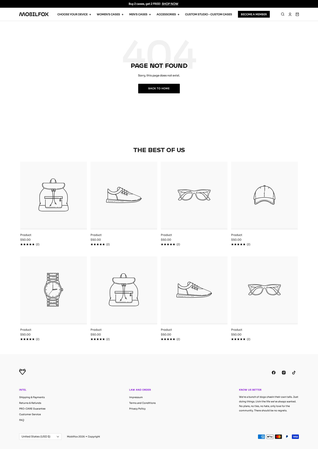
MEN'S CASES (138, 14)
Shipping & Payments (32, 397)
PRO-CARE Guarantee (32, 408)
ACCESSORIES (166, 14)
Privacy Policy (137, 408)
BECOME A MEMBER (254, 14)
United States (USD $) (36, 436)
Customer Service (30, 414)
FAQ (21, 420)
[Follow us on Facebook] (273, 372)
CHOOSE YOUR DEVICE (72, 14)
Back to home (159, 88)
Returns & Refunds (30, 403)
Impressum (136, 397)
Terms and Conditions (142, 403)
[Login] (290, 14)
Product (25, 235)
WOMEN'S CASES (108, 14)
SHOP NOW (170, 4)
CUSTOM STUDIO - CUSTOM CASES (208, 14)
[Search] (282, 14)
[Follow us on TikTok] (294, 372)
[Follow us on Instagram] (284, 372)
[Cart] (297, 14)
